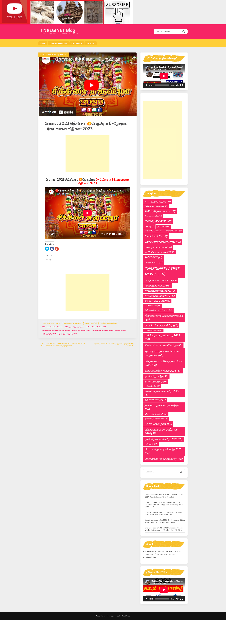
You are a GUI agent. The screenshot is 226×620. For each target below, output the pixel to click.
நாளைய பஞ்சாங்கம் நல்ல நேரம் (162, 407)
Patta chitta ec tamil (153, 231)
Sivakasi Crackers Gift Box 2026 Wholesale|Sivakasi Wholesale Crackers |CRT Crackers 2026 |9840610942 (164, 529)
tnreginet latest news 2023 (160, 280)
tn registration (152, 306)
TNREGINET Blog (57, 30)
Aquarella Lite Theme (104, 616)
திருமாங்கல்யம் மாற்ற (155, 400)
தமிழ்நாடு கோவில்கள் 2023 (109, 323)
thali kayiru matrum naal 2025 (159, 252)
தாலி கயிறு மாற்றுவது (155, 381)
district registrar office (153, 216)
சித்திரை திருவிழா (120, 330)
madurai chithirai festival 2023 (96, 327)
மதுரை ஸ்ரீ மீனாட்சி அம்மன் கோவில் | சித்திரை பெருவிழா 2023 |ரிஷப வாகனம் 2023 (114, 345)
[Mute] (177, 85)
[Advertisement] (87, 153)
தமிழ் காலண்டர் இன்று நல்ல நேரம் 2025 (163, 363)
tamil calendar (156, 236)
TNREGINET (63, 55)
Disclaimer (90, 43)
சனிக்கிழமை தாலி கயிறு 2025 (162, 337)
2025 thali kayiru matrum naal (156, 206)
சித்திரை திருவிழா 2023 (49, 334)
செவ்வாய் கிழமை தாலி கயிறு (163, 345)
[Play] (146, 85)
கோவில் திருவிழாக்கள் (153, 330)
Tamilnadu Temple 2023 (72, 323)
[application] (164, 76)
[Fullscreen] (181, 85)
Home (42, 43)
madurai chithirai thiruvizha (81, 330)
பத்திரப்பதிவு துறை (158, 423)
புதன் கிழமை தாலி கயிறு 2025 (163, 439)
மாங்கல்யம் (151, 444)
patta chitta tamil (173, 231)
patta (149, 226)
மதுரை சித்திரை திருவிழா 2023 (67, 334)
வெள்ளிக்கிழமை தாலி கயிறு (164, 458)
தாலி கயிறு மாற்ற (156, 376)
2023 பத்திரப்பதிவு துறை (158, 201)
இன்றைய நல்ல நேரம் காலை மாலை (164, 317)
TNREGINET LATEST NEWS (162, 271)
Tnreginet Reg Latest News (160, 296)
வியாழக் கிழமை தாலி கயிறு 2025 (163, 451)
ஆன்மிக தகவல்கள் (91, 323)
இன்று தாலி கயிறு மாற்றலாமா (158, 310)
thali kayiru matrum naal (158, 247)
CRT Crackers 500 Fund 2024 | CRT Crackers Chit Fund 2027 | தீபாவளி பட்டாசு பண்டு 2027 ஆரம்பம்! (164, 496)
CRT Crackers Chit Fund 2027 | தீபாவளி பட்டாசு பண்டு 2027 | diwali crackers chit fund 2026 (163, 513)
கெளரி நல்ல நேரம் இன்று (161, 325)
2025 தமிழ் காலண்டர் (160, 211)
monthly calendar (158, 221)
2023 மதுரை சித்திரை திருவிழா (74, 327)
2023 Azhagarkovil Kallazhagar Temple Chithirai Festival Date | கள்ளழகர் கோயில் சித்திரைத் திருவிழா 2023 (62, 345)
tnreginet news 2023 (157, 285)
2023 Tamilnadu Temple (51, 323)
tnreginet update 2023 (157, 301)
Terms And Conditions (58, 43)
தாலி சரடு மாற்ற (152, 386)
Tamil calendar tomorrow (163, 242)
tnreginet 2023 (154, 262)
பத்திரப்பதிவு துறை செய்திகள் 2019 (161, 431)
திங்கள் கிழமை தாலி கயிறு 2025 (162, 393)
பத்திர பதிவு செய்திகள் (156, 414)
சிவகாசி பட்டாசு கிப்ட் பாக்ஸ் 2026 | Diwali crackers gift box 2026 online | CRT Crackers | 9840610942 (165, 521)
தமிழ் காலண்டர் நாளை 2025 (163, 370)
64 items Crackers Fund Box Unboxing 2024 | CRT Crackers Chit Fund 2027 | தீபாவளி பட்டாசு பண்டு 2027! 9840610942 (164, 505)
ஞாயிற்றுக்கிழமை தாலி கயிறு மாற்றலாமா (162, 353)
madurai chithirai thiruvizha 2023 (102, 330)
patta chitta (163, 226)
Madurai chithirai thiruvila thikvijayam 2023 (56, 330)
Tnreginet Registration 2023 (160, 291)
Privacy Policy (76, 43)
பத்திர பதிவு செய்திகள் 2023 (156, 419)
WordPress (125, 616)
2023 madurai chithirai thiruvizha (52, 327)
